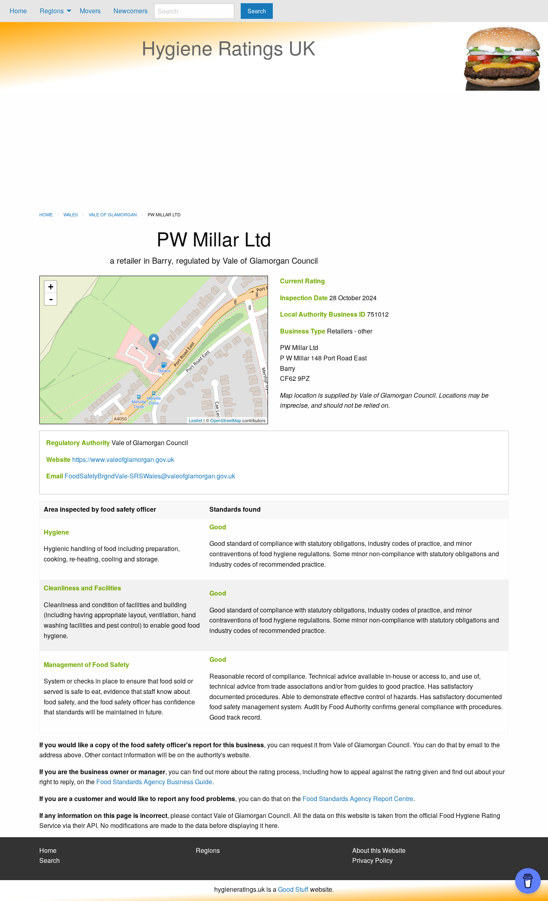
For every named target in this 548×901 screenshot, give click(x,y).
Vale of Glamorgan (113, 214)
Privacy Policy (372, 860)
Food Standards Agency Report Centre (357, 798)
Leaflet (195, 420)
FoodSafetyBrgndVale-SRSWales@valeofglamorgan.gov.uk (150, 475)
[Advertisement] (274, 151)
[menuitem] (18, 11)
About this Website (379, 850)
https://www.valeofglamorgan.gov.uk (123, 459)
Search (49, 860)
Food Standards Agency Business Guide (154, 781)
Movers (90, 10)
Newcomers (131, 10)
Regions (52, 10)
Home (18, 10)
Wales (70, 214)
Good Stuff (293, 889)
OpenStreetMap (225, 420)
